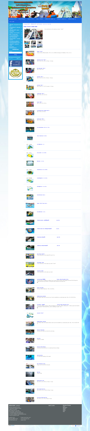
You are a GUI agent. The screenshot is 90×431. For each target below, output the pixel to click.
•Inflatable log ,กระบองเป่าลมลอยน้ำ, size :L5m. (48, 245)
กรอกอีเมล (10, 51)
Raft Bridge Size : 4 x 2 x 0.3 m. (42, 186)
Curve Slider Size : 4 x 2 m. (41, 211)
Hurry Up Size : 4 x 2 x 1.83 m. (41, 152)
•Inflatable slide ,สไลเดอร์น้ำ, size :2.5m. (48, 237)
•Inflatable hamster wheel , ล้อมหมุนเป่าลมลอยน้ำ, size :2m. (48, 228)
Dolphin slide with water (40, 380)
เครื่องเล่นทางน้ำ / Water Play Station (36, 24)
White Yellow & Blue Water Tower (42, 397)
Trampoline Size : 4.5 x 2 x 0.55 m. (42, 169)
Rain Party (38, 372)
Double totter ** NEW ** (40, 119)
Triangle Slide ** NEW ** (40, 93)
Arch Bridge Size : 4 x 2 (40, 144)
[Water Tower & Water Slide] (39, 42)
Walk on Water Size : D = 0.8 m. (42, 135)
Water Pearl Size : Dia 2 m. (41, 195)
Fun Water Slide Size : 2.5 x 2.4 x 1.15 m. (43, 127)
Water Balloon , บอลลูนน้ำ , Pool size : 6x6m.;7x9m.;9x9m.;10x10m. (53, 304)
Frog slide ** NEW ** (40, 76)
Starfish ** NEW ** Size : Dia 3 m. (42, 203)
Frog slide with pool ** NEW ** (41, 59)
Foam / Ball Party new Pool (41, 363)
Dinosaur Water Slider (40, 287)
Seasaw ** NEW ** (40, 51)
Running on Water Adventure (41, 346)
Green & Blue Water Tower (41, 389)
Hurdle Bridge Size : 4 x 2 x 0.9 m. (42, 178)
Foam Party (38, 338)
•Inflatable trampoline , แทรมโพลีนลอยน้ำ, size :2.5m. (48, 220)
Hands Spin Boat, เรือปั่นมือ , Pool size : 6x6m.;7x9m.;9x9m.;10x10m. (53, 279)
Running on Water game (40, 330)
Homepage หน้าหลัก (27, 24)
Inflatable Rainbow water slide (41, 321)
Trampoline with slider (40, 270)
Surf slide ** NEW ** (40, 85)
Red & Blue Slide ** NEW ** (41, 68)
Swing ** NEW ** (39, 102)
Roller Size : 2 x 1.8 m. (40, 161)
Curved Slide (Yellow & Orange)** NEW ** (43, 110)
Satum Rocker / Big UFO (40, 254)
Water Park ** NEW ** (40, 313)
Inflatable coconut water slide (41, 296)
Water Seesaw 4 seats (40, 262)
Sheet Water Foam (40, 355)
